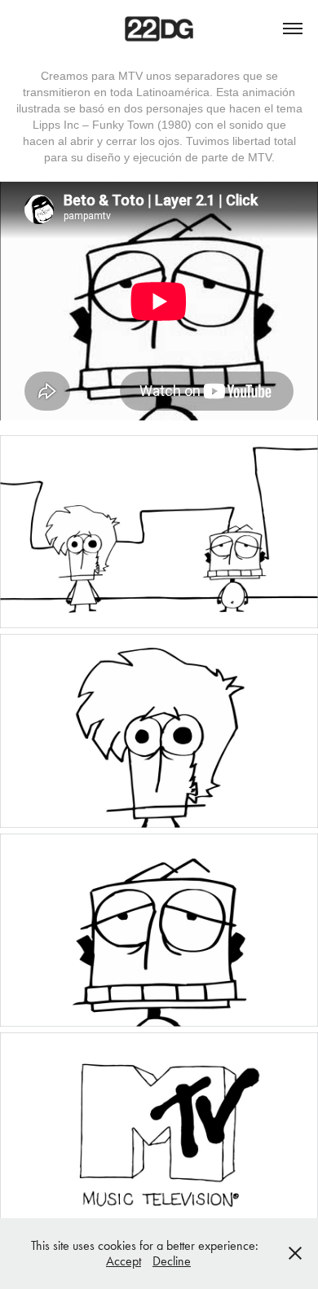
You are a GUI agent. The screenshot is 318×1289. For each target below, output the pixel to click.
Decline (171, 1261)
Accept (123, 1261)
